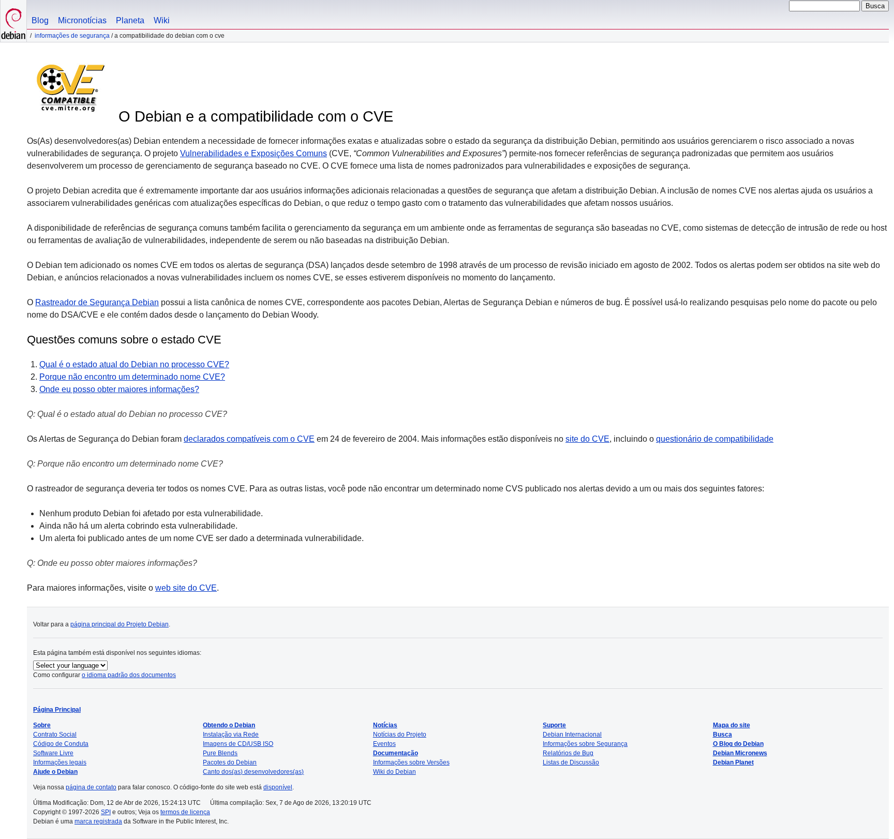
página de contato (91, 787)
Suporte (554, 725)
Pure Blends (220, 753)
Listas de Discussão (571, 762)
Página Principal (57, 709)
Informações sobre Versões (411, 762)
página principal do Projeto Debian (119, 624)
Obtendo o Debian (229, 725)
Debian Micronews (740, 753)
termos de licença (185, 812)
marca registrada (98, 821)
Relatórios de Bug (568, 753)
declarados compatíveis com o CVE (249, 439)
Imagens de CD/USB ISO (238, 743)
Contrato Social (55, 734)
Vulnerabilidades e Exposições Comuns (253, 153)
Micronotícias (82, 20)
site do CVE (587, 439)
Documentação (395, 753)
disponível (277, 787)
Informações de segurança (72, 35)
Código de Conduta (60, 743)
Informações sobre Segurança (585, 743)
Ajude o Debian (55, 771)
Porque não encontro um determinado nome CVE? (132, 376)
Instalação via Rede (231, 734)
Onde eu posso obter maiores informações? (119, 389)
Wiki (162, 20)
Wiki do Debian (394, 771)
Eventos (384, 743)
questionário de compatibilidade (714, 439)
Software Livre (53, 753)
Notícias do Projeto (399, 734)
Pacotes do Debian (230, 762)
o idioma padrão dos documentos (129, 675)
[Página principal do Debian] (13, 21)
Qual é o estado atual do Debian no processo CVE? (134, 364)
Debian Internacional (572, 734)
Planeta (130, 20)
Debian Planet (733, 762)
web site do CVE (186, 587)
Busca (722, 734)
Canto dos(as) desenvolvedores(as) (253, 771)
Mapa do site (731, 725)
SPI (106, 812)
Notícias (385, 725)
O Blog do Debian (738, 743)
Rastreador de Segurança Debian (97, 302)
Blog (40, 20)
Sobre (42, 725)
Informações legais (59, 762)
